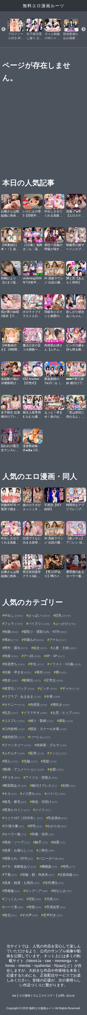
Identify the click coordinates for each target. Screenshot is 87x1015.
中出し (13, 615)
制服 (11, 631)
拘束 (11, 656)
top (14, 995)
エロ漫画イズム (29, 995)
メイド (43, 810)
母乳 (69, 866)
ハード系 (13, 907)
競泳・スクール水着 (48, 729)
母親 (35, 907)
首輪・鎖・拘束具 (38, 874)
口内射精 (14, 729)
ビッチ (48, 688)
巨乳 (63, 615)
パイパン (55, 793)
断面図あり (15, 785)
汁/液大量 (14, 826)
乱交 (11, 712)
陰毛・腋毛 (15, 802)
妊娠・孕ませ (17, 672)
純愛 (59, 842)
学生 (37, 664)
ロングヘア (36, 891)
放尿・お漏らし (18, 850)
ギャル (70, 688)
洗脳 (30, 761)
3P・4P (55, 656)
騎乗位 (32, 680)
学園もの (33, 640)
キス (10, 793)
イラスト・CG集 (65, 664)
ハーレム (40, 737)
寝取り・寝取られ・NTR (45, 631)
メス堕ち (31, 793)
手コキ (12, 777)
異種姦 (12, 891)
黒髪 (50, 761)
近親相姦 (68, 874)
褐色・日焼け (44, 802)
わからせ (56, 826)
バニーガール (51, 858)
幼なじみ (62, 891)
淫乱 (35, 899)
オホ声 (30, 915)
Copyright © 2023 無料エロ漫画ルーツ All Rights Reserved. (43, 1008)
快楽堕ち (14, 664)
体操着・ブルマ (51, 745)
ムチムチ (14, 753)
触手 (41, 842)
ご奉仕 (46, 850)
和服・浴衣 (43, 834)
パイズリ (39, 623)
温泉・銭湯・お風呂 (21, 883)
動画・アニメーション (24, 769)
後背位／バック (19, 688)
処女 (40, 648)
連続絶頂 (14, 737)
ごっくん (13, 899)
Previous (3, 29)
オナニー (14, 704)
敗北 (10, 915)
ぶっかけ (65, 623)
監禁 (37, 753)
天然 (52, 899)
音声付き (52, 915)
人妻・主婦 (64, 648)
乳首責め (57, 818)
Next (83, 29)
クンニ (57, 753)
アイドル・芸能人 (41, 777)
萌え (11, 761)
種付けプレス (44, 785)
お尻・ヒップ (65, 712)
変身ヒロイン (17, 810)
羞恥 (66, 721)
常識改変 (55, 907)
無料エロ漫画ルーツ (43, 5)
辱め (11, 640)
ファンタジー (17, 745)
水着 (53, 696)
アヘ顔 (32, 656)
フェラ (13, 623)
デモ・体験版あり (20, 866)
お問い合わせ (66, 995)
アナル (57, 640)
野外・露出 (16, 648)
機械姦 (49, 866)
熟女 (11, 680)
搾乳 (35, 826)
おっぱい (39, 615)
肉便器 (38, 704)
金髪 (56, 769)
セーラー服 (15, 834)
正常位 (54, 680)
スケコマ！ (48, 995)
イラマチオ (35, 712)
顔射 (69, 785)
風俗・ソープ (17, 842)
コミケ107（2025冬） (23, 818)
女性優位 (54, 883)
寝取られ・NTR (18, 858)
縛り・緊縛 (42, 721)
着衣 (43, 672)
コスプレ (14, 721)
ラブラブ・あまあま (22, 696)
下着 (10, 874)
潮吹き (61, 704)
